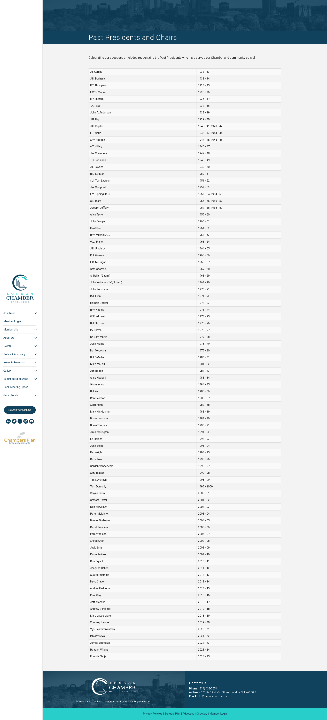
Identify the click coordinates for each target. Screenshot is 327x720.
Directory (201, 713)
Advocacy (188, 713)
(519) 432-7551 (208, 688)
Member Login (12, 321)
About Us (8, 337)
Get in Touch (10, 395)
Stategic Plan (172, 713)
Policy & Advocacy (14, 354)
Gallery (7, 370)
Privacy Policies (152, 713)
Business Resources (15, 378)
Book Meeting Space (15, 387)
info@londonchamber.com (213, 696)
